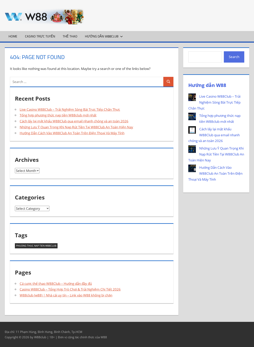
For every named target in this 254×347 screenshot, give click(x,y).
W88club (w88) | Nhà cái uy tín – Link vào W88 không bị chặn (66, 295)
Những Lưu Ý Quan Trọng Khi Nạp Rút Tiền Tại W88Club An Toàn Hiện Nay (76, 127)
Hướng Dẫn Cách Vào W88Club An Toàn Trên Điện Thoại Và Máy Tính (72, 133)
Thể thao (70, 36)
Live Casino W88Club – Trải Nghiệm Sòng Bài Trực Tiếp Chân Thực (70, 109)
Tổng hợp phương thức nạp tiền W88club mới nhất (58, 115)
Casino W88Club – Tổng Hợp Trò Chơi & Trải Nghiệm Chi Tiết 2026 (70, 289)
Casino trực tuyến (40, 36)
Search (234, 56)
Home (13, 36)
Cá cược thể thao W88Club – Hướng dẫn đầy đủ (56, 283)
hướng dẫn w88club (101, 36)
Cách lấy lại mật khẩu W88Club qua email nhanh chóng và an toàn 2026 (74, 121)
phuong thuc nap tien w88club (36, 245)
